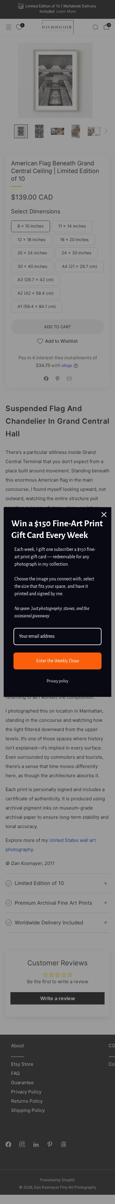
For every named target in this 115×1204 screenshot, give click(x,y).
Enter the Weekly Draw (57, 660)
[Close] (104, 514)
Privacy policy (57, 681)
